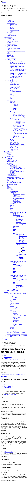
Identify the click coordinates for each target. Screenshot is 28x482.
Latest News (10, 153)
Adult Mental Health (12, 184)
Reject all (3, 414)
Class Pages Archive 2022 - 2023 (18, 261)
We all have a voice (15, 77)
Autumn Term (22, 245)
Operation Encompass (15, 39)
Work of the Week (14, 84)
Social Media (16, 119)
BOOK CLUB (13, 166)
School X (15, 104)
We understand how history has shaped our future (17, 64)
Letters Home (10, 156)
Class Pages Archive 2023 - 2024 (18, 212)
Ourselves (15, 318)
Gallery (8, 187)
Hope (14, 322)
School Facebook (17, 114)
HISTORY (12, 140)
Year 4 (11, 208)
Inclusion (12, 27)
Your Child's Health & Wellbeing (15, 182)
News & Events (8, 152)
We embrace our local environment (18, 74)
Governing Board (11, 44)
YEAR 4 (12, 306)
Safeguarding (10, 38)
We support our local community (18, 73)
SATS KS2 (9, 159)
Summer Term (22, 254)
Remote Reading (14, 89)
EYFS (11, 296)
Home (5, 355)
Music (23, 250)
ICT (23, 248)
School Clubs (10, 164)
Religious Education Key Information (16, 332)
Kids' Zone (9, 188)
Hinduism (15, 314)
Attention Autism (17, 196)
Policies (9, 42)
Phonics (15, 108)
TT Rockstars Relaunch (19, 115)
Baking (18, 217)
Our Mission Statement (12, 45)
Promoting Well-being (18, 128)
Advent (12, 328)
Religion (18, 255)
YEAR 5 (12, 310)
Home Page (3, 2)
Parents (5, 157)
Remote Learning (11, 80)
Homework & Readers (21, 243)
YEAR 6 (12, 327)
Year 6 (11, 98)
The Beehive (16, 213)
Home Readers (19, 286)
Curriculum (9, 100)
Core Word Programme (18, 194)
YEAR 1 (12, 300)
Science (24, 251)
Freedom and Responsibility (20, 315)
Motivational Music (15, 87)
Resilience (12, 28)
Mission (15, 321)
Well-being (12, 83)
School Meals (10, 174)
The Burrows (13, 192)
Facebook (15, 105)
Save (14, 480)
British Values (10, 56)
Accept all (9, 414)
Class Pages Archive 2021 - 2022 (18, 275)
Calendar (9, 154)
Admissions (10, 55)
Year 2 (11, 94)
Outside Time (16, 201)
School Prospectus (11, 35)
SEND (11, 90)
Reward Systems (20, 234)
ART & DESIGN (14, 143)
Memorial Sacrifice (17, 324)
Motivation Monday (15, 86)
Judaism (15, 297)
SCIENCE (12, 118)
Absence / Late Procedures (13, 177)
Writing (15, 107)
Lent (14, 325)
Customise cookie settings (19, 414)
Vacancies (9, 34)
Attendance (9, 163)
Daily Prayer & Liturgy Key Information (17, 334)
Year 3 (11, 206)
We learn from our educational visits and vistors (17, 67)
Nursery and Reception (15, 91)
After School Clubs (18, 136)
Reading (15, 110)
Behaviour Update (11, 161)
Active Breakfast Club (18, 138)
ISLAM (15, 308)
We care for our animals (16, 76)
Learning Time (16, 195)
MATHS (12, 111)
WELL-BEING (14, 149)
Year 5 (11, 97)
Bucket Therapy (20, 216)
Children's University (12, 160)
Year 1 (11, 93)
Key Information (8, 37)
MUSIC (12, 139)
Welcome (9, 20)
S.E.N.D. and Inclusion (12, 41)
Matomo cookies (9, 452)
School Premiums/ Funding (13, 48)
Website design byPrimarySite (11, 394)
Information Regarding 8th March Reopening (15, 359)
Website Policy (7, 387)
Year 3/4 (12, 96)
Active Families (17, 126)
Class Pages (10, 189)
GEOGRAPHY (14, 142)
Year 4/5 (15, 287)
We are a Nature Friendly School (18, 69)
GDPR (8, 49)
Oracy (11, 150)
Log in (5, 339)
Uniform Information (12, 175)
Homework (19, 285)
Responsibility (13, 24)
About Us (6, 18)
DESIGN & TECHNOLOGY (17, 145)
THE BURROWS (14, 303)
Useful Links (10, 181)
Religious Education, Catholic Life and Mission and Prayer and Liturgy (16, 294)
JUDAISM (16, 307)
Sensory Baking (17, 202)
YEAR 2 (12, 301)
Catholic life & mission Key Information (17, 335)
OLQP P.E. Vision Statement (20, 129)
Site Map (6, 384)
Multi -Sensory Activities (19, 221)
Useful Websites (17, 124)
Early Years (13, 101)
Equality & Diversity (12, 58)
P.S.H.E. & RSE (14, 147)
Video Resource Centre (12, 290)
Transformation (17, 317)
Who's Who (10, 32)
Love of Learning (14, 30)
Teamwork (12, 31)
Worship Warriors (21, 257)
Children (6, 185)
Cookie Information (8, 386)
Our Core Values (11, 23)
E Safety (9, 53)
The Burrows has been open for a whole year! (21, 224)
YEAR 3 (12, 304)
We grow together (14, 79)
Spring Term (22, 252)
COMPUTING (14, 146)
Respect (12, 25)
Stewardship (16, 320)
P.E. (23, 247)
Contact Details (10, 21)
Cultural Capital (11, 59)
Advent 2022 (13, 331)
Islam (14, 299)
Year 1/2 (12, 205)
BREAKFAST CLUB (15, 167)
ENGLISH (12, 103)
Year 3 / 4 (15, 283)
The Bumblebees (14, 191)
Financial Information (12, 46)
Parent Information (11, 336)
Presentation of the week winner (23, 240)
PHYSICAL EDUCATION (17, 125)
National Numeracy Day (19, 117)
